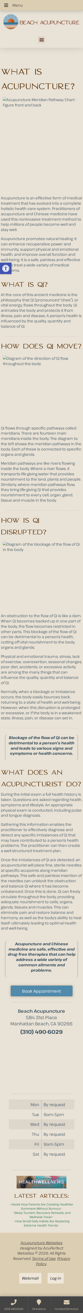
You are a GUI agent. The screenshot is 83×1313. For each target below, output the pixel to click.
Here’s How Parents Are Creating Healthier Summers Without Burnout (42, 1206)
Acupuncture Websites (41, 1242)
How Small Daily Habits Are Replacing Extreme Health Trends (42, 1223)
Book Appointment (41, 991)
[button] (6, 268)
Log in (55, 1278)
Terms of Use (44, 1258)
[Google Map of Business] (41, 1063)
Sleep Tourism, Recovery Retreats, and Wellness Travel (42, 1215)
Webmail (30, 1278)
